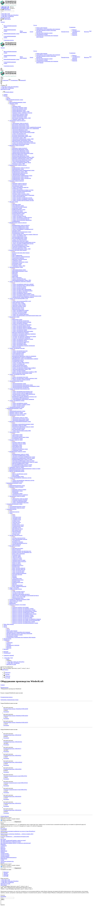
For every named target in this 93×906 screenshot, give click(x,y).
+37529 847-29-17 (5, 8)
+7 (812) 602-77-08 (5, 13)
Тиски (13, 515)
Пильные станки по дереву (19, 442)
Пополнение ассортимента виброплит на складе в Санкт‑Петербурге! (18, 831)
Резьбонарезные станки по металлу (21, 167)
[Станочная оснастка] (12, 39)
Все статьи (3, 839)
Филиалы (3, 849)
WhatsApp (7, 676)
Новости (3, 847)
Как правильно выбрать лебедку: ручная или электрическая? (16, 843)
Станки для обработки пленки (19, 403)
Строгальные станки (17, 434)
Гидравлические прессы (6, 697)
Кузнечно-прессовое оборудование (20, 252)
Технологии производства (7, 861)
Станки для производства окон (20, 350)
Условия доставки (5, 854)
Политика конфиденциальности (8, 857)
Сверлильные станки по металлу (20, 123)
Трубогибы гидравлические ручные (9, 699)
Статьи (2, 860)
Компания (3, 844)
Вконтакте (7, 672)
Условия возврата (5, 856)
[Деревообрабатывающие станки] (12, 28)
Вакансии (3, 848)
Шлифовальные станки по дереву (20, 454)
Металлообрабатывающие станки (17, 102)
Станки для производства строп (20, 377)
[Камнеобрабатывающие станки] (12, 32)
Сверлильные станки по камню (20, 498)
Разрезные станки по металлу (19, 183)
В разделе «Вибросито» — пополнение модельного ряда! (15, 836)
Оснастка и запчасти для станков (20, 607)
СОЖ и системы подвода (18, 591)
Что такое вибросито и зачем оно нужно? (11, 841)
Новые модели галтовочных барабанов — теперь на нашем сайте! (17, 833)
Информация (4, 850)
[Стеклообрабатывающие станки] (12, 35)
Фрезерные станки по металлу (19, 148)
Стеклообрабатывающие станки (17, 506)
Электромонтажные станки (19, 269)
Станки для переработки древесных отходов (23, 480)
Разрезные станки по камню (19, 489)
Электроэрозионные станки (19, 383)
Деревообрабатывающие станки (17, 411)
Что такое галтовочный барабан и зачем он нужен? (13, 840)
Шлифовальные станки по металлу (21, 225)
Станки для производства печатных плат (22, 391)
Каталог (8, 98)
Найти (2, 899)
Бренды (2, 862)
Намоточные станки (17, 319)
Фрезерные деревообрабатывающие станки (23, 424)
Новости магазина (6, 820)
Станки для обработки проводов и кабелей (22, 284)
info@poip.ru (8, 9)
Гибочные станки (16, 204)
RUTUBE (7, 677)
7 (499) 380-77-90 (5, 7)
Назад (7, 97)
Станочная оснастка (14, 511)
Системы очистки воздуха (18, 538)
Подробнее (6, 711)
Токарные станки (16, 106)
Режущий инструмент (17, 548)
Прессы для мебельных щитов (19, 473)
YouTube (7, 674)
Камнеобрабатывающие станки (17, 485)
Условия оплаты (5, 853)
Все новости (4, 828)
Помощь (3, 852)
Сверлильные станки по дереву (20, 417)
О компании (9, 642)
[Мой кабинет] (1, 20)
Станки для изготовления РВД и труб (21, 301)
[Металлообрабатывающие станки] (12, 24)
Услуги (8, 629)
